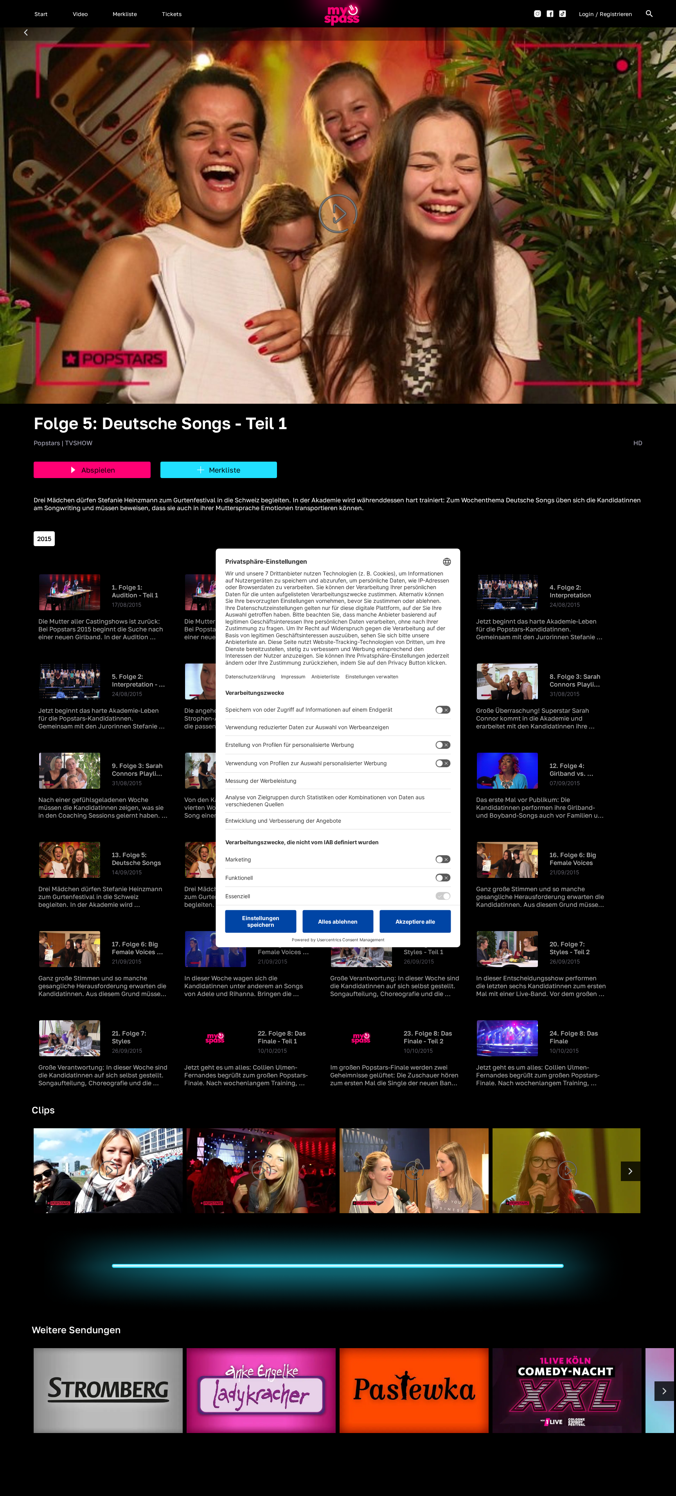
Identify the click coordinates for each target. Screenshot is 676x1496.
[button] (41, 13)
